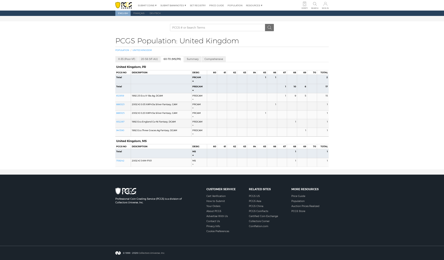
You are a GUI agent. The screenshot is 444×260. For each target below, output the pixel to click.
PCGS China (256, 206)
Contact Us (213, 221)
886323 (120, 104)
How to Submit (215, 201)
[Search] (269, 27)
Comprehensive (213, 59)
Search (314, 8)
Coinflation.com (258, 226)
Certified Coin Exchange (263, 216)
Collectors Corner (259, 221)
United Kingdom (142, 50)
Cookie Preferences (217, 231)
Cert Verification (216, 196)
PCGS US (254, 196)
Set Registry (198, 5)
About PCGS (213, 211)
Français (138, 13)
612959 (120, 95)
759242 (120, 160)
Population (235, 5)
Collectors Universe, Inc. (151, 253)
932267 (120, 121)
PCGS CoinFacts (258, 211)
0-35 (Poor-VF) (126, 59)
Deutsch (155, 13)
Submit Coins (146, 5)
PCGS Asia (255, 201)
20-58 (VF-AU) (149, 59)
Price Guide (216, 5)
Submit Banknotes (172, 5)
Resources (253, 5)
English (123, 13)
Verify (304, 8)
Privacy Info (213, 226)
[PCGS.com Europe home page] (124, 5)
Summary (193, 59)
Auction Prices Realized (305, 206)
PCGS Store (298, 211)
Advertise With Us (217, 216)
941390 (120, 130)
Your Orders (213, 206)
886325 (120, 113)
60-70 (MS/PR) (172, 59)
